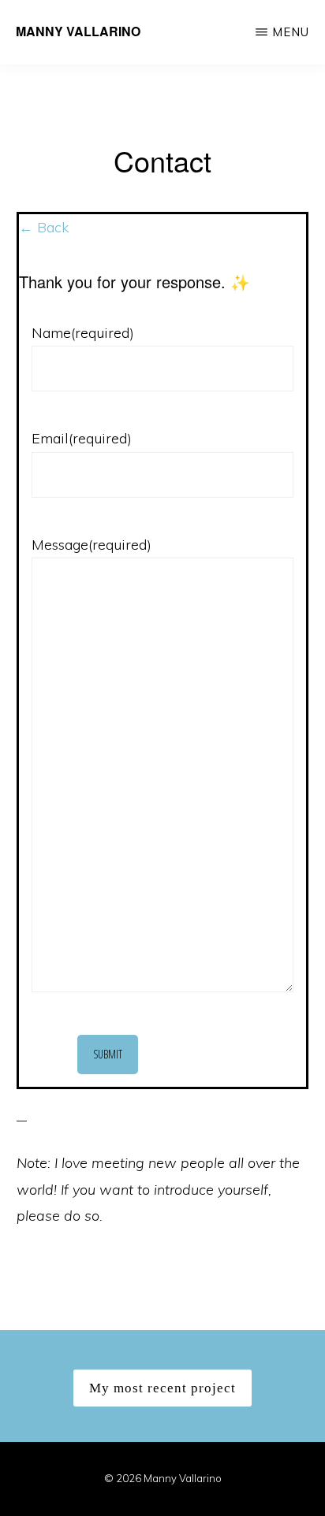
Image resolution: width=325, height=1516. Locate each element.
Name (83, 333)
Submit (107, 1054)
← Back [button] (44, 227)
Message (91, 545)
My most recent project (162, 1388)
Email (82, 438)
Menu (290, 31)
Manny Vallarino (78, 31)
